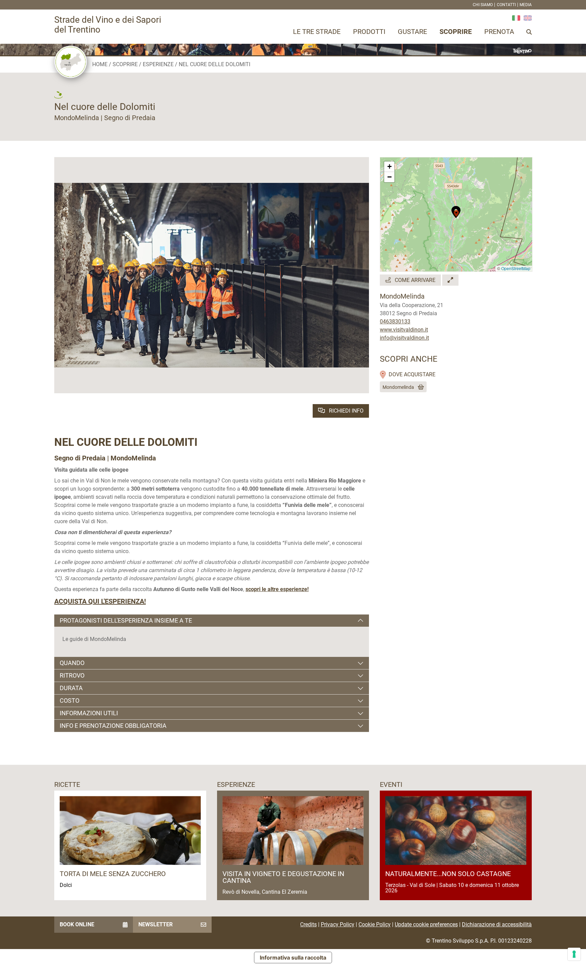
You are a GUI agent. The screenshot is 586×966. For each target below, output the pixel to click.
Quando (72, 662)
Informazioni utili (89, 713)
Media (526, 4)
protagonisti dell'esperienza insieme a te (126, 620)
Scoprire (456, 31)
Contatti (506, 4)
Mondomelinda (398, 387)
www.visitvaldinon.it (404, 329)
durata (71, 688)
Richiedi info (346, 411)
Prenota (499, 31)
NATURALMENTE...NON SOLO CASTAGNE (448, 874)
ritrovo (72, 675)
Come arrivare (414, 280)
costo (69, 700)
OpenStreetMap (515, 268)
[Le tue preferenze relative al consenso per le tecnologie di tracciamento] (574, 954)
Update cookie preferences (426, 924)
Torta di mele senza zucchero (113, 874)
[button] (456, 211)
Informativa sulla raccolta (293, 957)
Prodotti (369, 31)
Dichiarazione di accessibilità (497, 924)
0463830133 (395, 321)
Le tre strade (316, 31)
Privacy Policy (337, 924)
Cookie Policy (374, 924)
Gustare (412, 31)
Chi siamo (483, 4)
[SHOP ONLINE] (419, 387)
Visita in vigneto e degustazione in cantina (283, 877)
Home (100, 64)
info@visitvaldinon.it (404, 338)
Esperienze (158, 64)
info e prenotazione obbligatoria (113, 725)
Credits (308, 924)
